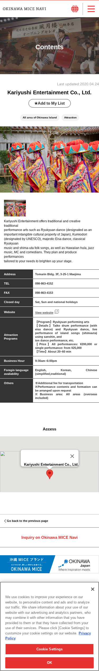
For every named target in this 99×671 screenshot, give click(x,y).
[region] (49, 626)
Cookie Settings (49, 649)
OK (49, 663)
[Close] (72, 456)
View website (44, 312)
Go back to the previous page (27, 520)
